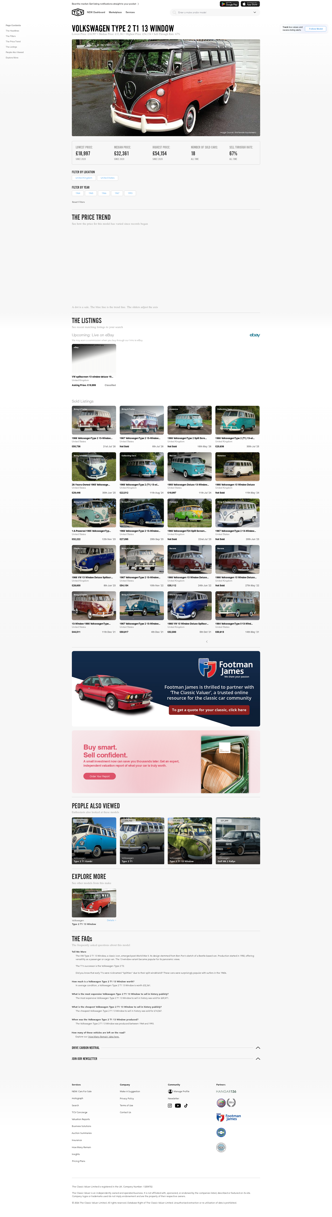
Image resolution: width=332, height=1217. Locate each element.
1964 (78, 193)
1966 (104, 193)
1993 (130, 193)
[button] (115, 12)
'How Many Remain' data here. (103, 1036)
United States (108, 177)
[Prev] (207, 641)
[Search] (174, 12)
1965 (91, 193)
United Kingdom (84, 177)
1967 (117, 193)
